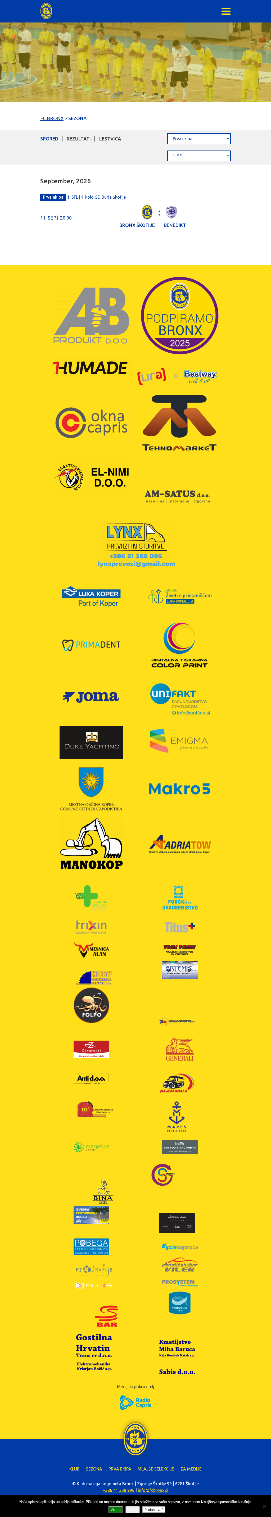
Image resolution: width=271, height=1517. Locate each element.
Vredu (116, 1509)
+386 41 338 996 (118, 1490)
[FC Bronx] (46, 11)
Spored (49, 138)
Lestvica (110, 138)
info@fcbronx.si (153, 1490)
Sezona (94, 1468)
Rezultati (79, 138)
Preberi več (153, 1509)
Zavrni (133, 1509)
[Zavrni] (264, 1506)
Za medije (191, 1468)
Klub (74, 1468)
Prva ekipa (120, 1468)
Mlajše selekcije (156, 1468)
